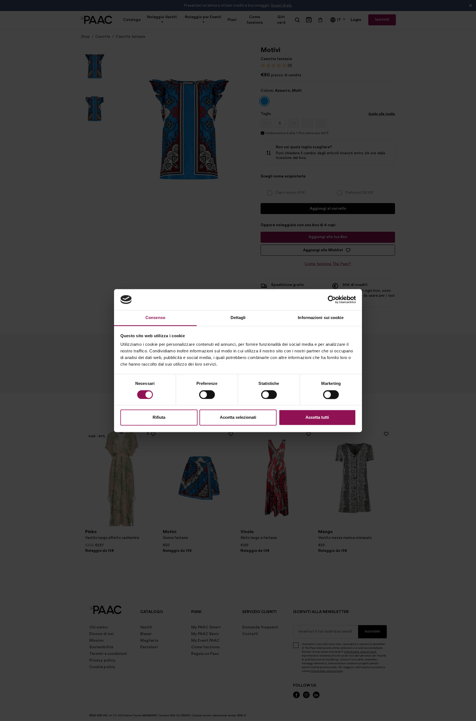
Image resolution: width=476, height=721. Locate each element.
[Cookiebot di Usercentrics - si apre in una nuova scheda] (332, 299)
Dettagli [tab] (238, 317)
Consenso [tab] (155, 317)
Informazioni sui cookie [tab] (320, 317)
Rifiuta (159, 417)
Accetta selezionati (238, 417)
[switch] (207, 394)
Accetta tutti (317, 417)
